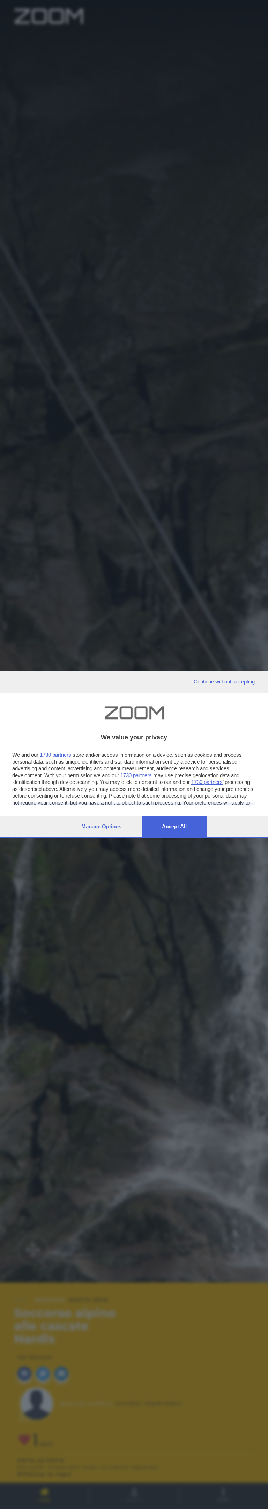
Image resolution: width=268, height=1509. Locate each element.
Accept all (174, 826)
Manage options (101, 826)
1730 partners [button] (55, 755)
